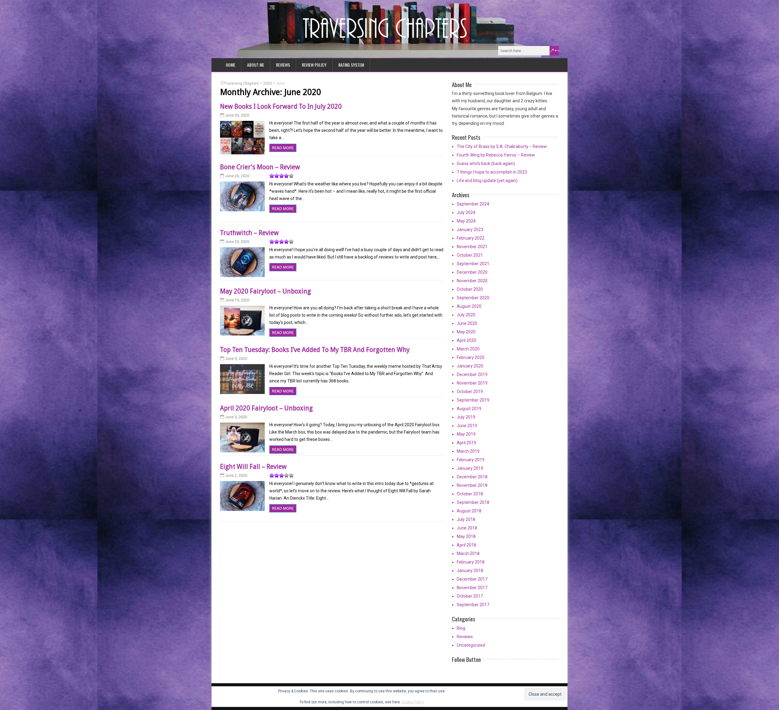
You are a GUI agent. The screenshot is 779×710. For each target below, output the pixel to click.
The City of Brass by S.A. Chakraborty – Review (502, 146)
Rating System (351, 65)
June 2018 (467, 527)
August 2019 (469, 408)
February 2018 (470, 562)
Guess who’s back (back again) (486, 163)
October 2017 (470, 596)
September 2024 (473, 204)
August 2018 (469, 510)
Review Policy (314, 65)
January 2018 (470, 570)
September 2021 (473, 263)
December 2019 (472, 374)
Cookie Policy (413, 702)
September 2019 (473, 400)
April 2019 (466, 442)
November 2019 (472, 383)
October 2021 (470, 255)
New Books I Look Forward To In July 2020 (281, 106)
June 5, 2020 (236, 417)
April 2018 (466, 545)
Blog (461, 628)
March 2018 (468, 553)
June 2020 (467, 323)
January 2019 (470, 468)
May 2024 (466, 221)
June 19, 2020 (237, 300)
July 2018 (466, 519)
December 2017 (472, 579)
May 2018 (466, 536)
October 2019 (470, 391)
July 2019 (466, 417)
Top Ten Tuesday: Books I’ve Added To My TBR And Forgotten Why (315, 349)
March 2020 (468, 348)
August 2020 (469, 306)
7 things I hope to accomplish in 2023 (492, 172)
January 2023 (470, 229)
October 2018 (470, 493)
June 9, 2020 (236, 358)
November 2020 (472, 280)
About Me (255, 65)
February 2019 (470, 459)
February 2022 (470, 238)
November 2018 (472, 485)
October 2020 (470, 289)
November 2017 (472, 587)
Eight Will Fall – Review (253, 466)
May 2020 (466, 331)
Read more (283, 148)
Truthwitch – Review (249, 233)
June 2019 (467, 425)
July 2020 (466, 314)
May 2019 (466, 434)
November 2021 (472, 246)
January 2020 (470, 366)
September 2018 (473, 502)
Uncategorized (471, 645)
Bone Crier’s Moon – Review (260, 167)
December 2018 (472, 476)
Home (230, 65)
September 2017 (473, 604)
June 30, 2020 (237, 115)
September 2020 (473, 297)
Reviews (283, 65)
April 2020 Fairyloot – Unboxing (266, 408)
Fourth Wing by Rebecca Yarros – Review (496, 155)
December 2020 (472, 272)
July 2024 (466, 212)
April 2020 (466, 340)
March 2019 (468, 451)
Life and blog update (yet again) (487, 180)
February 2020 (470, 357)
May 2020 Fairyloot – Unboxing (265, 291)
